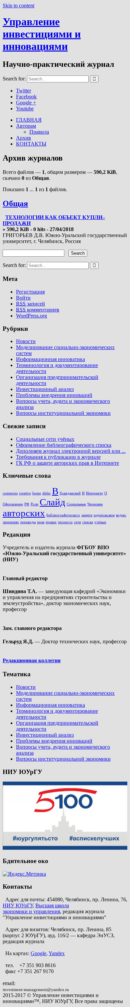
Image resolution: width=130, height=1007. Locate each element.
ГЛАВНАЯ (29, 120)
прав (40, 522)
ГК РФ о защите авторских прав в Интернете (67, 463)
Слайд (52, 502)
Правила (39, 132)
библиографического (63, 515)
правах (51, 522)
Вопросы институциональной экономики (63, 413)
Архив (23, 138)
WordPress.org (31, 315)
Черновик (95, 504)
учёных (100, 522)
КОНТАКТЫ (31, 144)
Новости (26, 341)
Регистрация (30, 292)
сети (77, 522)
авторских (24, 513)
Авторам (26, 126)
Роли (34, 504)
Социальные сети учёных (45, 439)
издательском (104, 515)
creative (25, 493)
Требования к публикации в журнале (58, 457)
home (36, 493)
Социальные (76, 504)
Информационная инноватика (50, 359)
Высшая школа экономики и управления (36, 908)
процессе (65, 522)
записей (30, 304)
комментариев (37, 310)
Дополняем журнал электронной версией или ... (71, 451)
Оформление (13, 504)
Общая (15, 203)
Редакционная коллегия (32, 660)
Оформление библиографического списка (63, 445)
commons (10, 493)
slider (46, 493)
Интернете (94, 493)
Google (38, 953)
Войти (23, 298)
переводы (28, 522)
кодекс (121, 515)
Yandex (57, 953)
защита (86, 515)
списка (87, 522)
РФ (26, 504)
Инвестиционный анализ (45, 389)
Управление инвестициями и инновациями (42, 34)
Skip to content (18, 5)
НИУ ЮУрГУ (18, 905)
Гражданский (70, 493)
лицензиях (11, 522)
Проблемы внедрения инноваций (54, 395)
